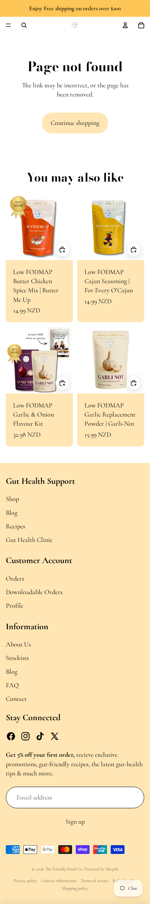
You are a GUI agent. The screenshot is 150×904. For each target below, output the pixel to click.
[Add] (62, 249)
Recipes (15, 526)
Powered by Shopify (101, 868)
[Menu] (8, 25)
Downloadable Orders (34, 592)
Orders (15, 578)
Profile (14, 605)
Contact (16, 699)
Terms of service (94, 880)
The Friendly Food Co (63, 868)
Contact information (58, 880)
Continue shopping (75, 123)
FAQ (12, 685)
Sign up (75, 821)
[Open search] (24, 25)
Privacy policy (25, 880)
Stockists (17, 658)
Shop (12, 499)
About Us (18, 644)
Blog (11, 513)
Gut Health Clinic (29, 540)
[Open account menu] (125, 25)
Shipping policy (75, 888)
